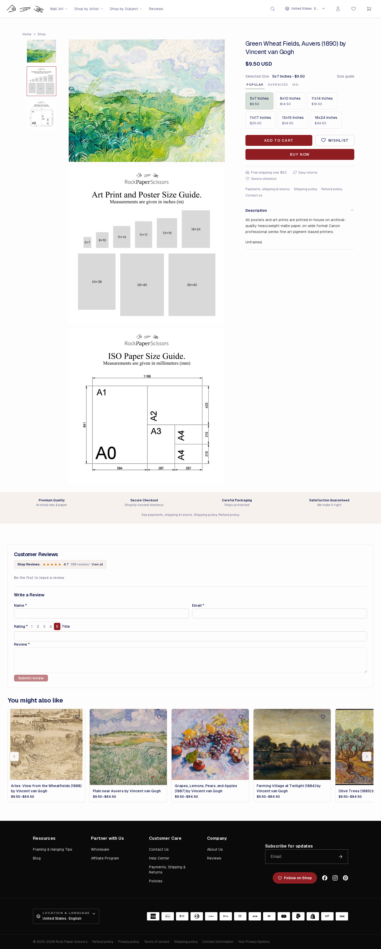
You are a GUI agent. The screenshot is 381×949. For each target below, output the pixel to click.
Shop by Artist (86, 9)
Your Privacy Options (254, 942)
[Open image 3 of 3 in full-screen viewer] (147, 407)
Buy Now (300, 154)
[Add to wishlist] (77, 716)
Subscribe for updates (289, 846)
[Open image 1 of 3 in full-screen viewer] (147, 100)
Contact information (217, 942)
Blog (37, 858)
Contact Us (159, 849)
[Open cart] (369, 9)
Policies (156, 881)
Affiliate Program (105, 858)
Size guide (345, 76)
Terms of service (156, 942)
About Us (215, 849)
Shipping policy (305, 189)
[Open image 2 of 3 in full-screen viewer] (147, 245)
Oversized (278, 84)
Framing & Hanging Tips (52, 849)
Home (27, 34)
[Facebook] (324, 877)
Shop (42, 34)
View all (97, 564)
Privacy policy (128, 942)
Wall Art (57, 9)
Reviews (156, 9)
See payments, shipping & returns (167, 515)
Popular (255, 84)
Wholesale (100, 849)
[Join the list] (340, 857)
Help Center (159, 858)
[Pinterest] (345, 877)
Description (256, 210)
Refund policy (331, 189)
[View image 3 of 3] (41, 114)
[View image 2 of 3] (41, 81)
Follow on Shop (298, 878)
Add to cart (279, 140)
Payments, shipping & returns (267, 189)
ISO (295, 84)
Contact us (253, 195)
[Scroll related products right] (366, 756)
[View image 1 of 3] (41, 51)
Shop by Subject (124, 9)
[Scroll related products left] (14, 756)
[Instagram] (335, 877)
